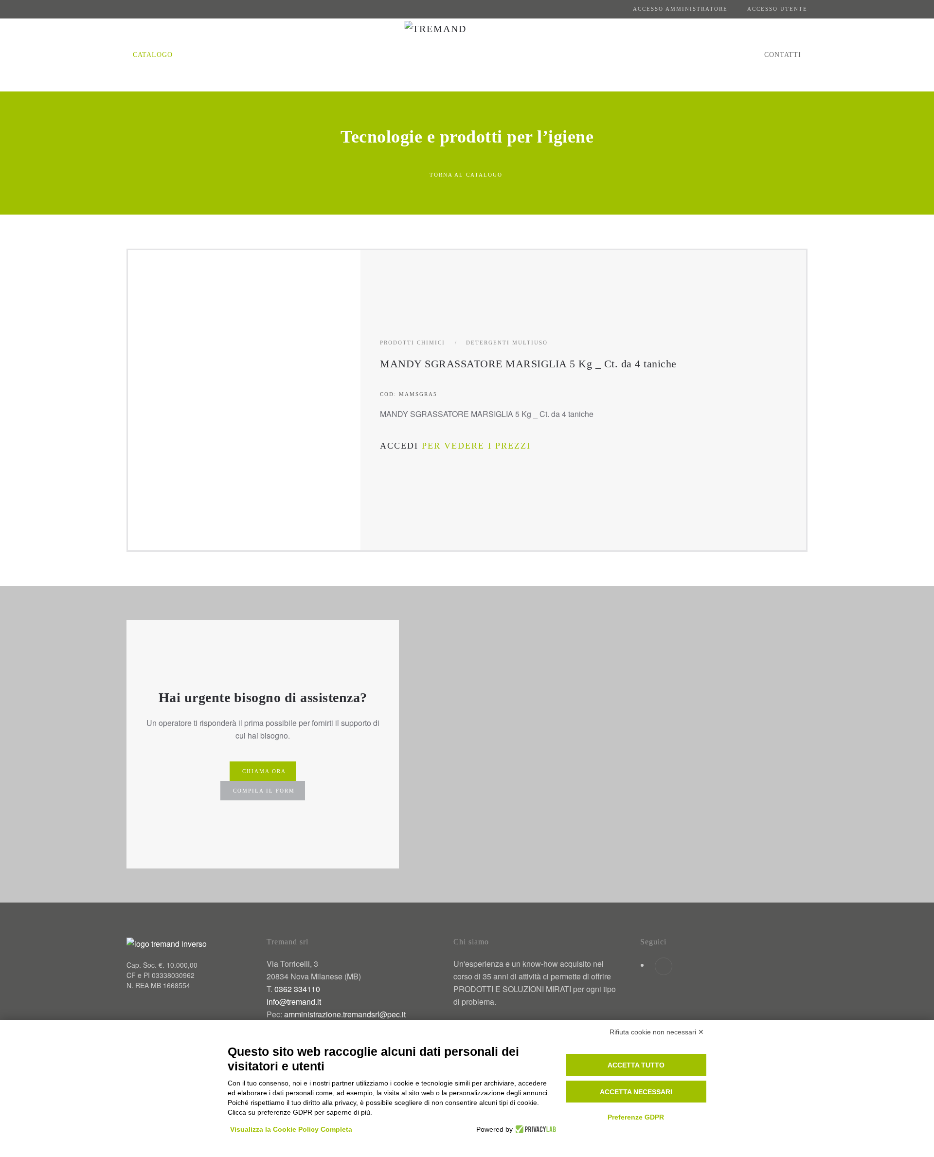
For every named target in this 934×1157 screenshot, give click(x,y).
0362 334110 (297, 988)
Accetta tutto (636, 1065)
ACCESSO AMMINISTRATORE (680, 9)
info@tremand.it (294, 1001)
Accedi (399, 446)
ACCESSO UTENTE (777, 9)
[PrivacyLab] (534, 1129)
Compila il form (264, 791)
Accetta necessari (636, 1092)
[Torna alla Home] (467, 54)
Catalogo (153, 54)
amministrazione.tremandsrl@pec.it (345, 1014)
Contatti (782, 54)
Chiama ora (264, 771)
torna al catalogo (466, 175)
